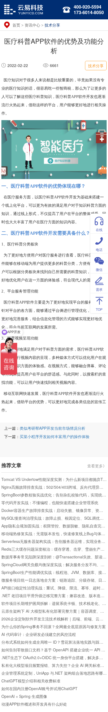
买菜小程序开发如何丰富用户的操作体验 (54, 436)
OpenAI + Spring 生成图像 (24, 696)
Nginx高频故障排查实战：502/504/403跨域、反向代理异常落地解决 (54, 487)
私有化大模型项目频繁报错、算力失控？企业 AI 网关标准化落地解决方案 (54, 665)
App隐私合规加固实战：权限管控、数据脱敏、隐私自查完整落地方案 (54, 526)
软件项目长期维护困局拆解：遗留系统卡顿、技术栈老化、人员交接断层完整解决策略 (54, 603)
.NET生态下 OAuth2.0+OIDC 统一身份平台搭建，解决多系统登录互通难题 (54, 657)
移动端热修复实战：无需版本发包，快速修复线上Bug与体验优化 (54, 533)
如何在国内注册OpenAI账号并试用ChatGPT (39, 688)
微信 (99, 269)
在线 (99, 229)
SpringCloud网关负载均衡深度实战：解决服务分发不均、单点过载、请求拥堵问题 (54, 564)
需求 (99, 289)
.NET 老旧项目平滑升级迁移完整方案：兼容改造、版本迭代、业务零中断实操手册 (54, 595)
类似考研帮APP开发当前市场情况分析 (52, 428)
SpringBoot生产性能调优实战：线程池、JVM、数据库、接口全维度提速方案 (54, 572)
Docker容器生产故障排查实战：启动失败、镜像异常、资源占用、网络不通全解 (54, 510)
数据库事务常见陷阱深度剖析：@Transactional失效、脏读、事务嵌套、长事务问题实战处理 (54, 557)
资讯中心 (32, 25)
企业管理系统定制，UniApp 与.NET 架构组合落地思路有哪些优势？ (54, 673)
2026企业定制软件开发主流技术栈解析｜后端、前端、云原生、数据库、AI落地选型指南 (54, 619)
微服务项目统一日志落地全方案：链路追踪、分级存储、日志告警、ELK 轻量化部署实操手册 (54, 580)
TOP (99, 309)
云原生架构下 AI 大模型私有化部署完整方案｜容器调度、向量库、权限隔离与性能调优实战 (54, 611)
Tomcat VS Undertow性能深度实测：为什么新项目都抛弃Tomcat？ (54, 479)
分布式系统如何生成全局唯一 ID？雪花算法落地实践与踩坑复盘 (54, 642)
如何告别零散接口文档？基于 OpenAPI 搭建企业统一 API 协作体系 (54, 650)
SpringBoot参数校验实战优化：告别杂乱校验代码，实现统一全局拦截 (54, 495)
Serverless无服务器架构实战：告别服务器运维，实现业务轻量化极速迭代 (54, 541)
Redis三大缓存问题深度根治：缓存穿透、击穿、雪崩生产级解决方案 (54, 549)
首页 (16, 25)
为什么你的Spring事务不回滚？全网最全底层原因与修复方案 (53, 626)
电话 (99, 249)
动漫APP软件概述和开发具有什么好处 (34, 704)
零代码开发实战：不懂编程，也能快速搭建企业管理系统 (49, 502)
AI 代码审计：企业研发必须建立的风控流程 (38, 634)
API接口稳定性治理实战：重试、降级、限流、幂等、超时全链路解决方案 (54, 588)
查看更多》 (97, 465)
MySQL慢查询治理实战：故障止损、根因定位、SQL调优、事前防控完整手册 (54, 518)
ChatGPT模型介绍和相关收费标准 (30, 680)
